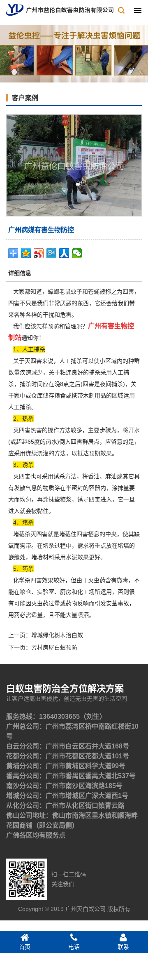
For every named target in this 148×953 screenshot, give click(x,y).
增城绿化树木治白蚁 (57, 635)
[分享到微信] (77, 253)
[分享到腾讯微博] (51, 253)
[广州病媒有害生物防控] (74, 165)
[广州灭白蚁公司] (59, 9)
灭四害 (21, 476)
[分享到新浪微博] (39, 253)
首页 (24, 947)
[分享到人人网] (64, 253)
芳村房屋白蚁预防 (54, 647)
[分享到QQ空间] (26, 253)
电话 (74, 947)
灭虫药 (40, 603)
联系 (123, 947)
